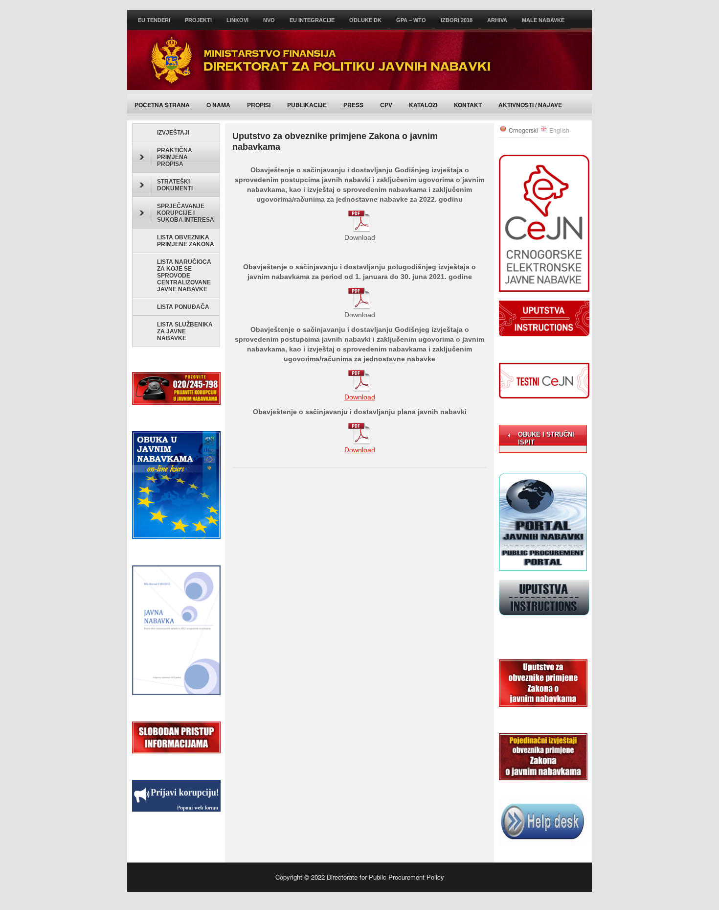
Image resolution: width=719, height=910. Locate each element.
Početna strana (162, 104)
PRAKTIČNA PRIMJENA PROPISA (174, 157)
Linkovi (237, 20)
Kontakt (468, 104)
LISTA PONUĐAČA (183, 306)
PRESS (353, 104)
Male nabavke (543, 20)
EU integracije (312, 20)
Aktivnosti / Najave (530, 104)
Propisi (258, 104)
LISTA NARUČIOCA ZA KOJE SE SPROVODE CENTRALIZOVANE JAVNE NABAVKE (184, 275)
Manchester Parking (318, 901)
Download (359, 397)
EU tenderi (154, 20)
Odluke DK (365, 20)
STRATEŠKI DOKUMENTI (175, 185)
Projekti (198, 20)
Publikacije (307, 104)
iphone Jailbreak (501, 901)
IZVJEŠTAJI (173, 132)
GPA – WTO (411, 20)
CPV (386, 104)
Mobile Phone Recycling (441, 901)
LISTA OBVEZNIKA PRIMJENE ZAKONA (185, 241)
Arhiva (497, 20)
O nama (218, 104)
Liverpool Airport (391, 901)
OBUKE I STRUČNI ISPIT (546, 438)
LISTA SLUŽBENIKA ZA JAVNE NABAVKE (185, 331)
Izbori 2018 (456, 20)
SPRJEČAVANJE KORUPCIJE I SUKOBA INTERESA (185, 213)
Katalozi (423, 104)
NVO (269, 20)
